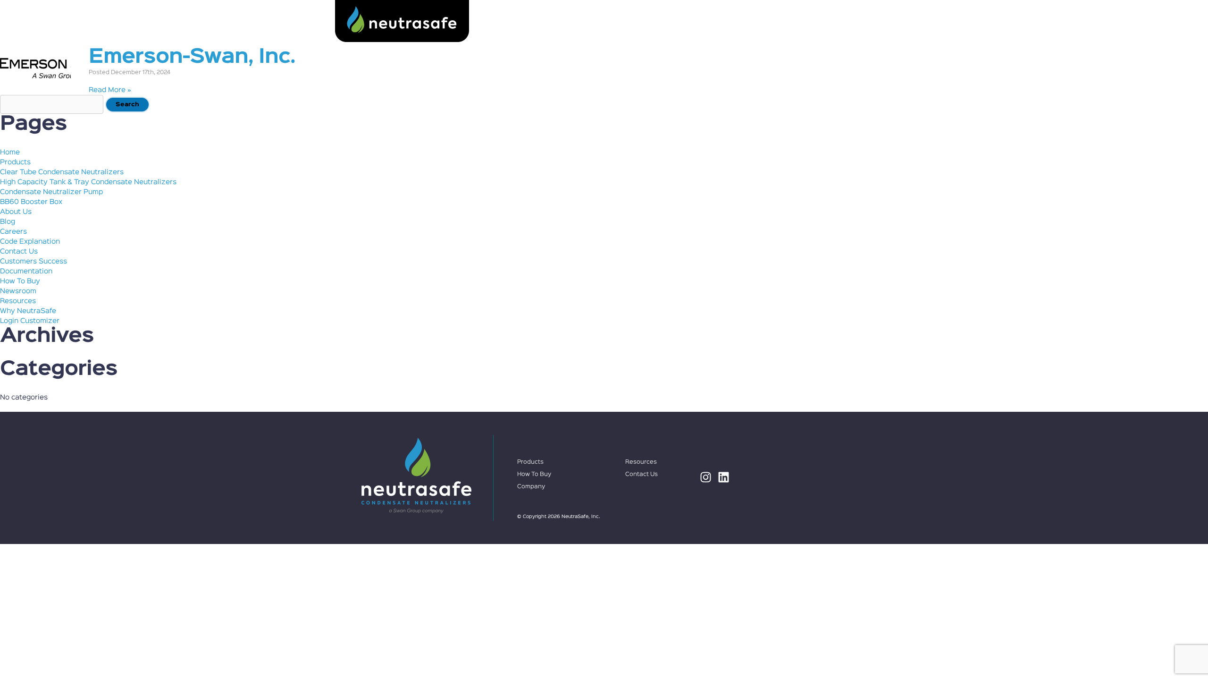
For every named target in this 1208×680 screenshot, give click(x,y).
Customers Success (33, 261)
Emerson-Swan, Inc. (192, 57)
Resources (695, 21)
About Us (16, 212)
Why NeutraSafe (28, 311)
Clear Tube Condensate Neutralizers (62, 172)
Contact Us (828, 21)
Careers (13, 232)
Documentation (26, 271)
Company (761, 21)
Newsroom (18, 291)
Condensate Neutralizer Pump (51, 192)
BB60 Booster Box (31, 202)
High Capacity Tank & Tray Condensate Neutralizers (88, 182)
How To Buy (624, 21)
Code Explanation (30, 241)
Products (553, 21)
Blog (7, 222)
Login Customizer (29, 321)
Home (10, 152)
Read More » (110, 90)
